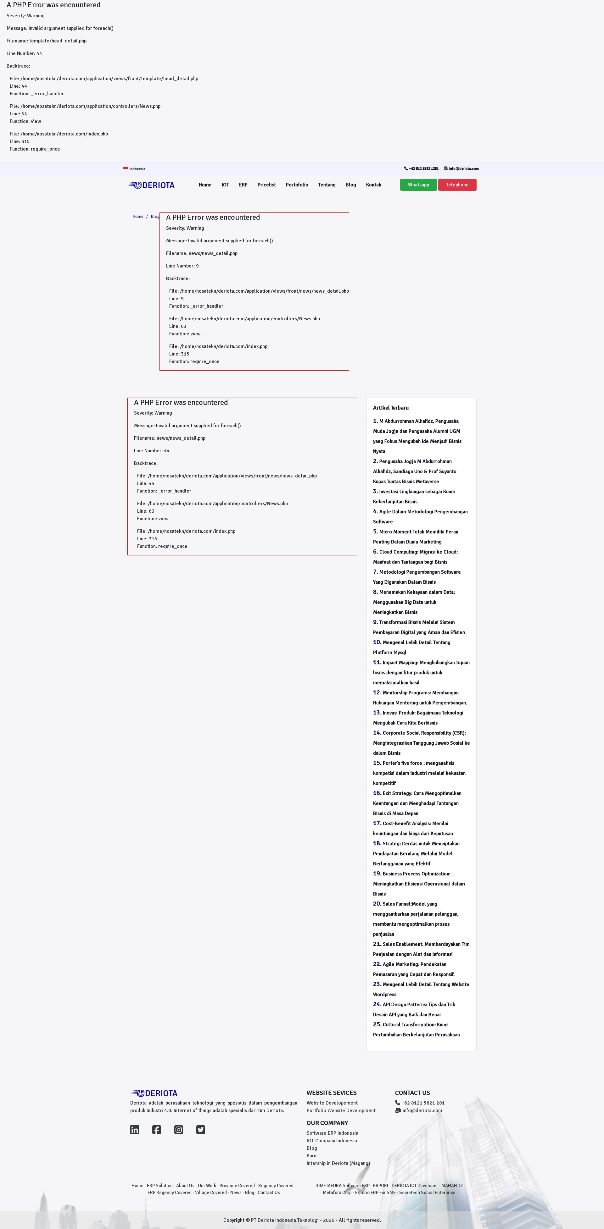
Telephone (457, 185)
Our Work (207, 1185)
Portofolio (297, 185)
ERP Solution (160, 1185)
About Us (185, 1185)
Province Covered (237, 1185)
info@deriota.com (463, 168)
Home (205, 185)
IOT (225, 185)
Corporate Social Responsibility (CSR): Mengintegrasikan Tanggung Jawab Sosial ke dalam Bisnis (421, 743)
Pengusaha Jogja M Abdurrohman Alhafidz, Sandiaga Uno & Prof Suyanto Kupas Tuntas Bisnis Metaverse (414, 471)
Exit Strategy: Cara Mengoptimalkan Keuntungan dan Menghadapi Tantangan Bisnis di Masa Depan (417, 803)
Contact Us (269, 1192)
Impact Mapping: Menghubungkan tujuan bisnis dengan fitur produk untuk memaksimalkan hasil (421, 672)
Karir (312, 1156)
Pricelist (267, 185)
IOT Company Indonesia (332, 1141)
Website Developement (332, 1103)
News (236, 1192)
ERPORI (380, 1185)
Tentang (327, 185)
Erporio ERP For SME (375, 1192)
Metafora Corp (337, 1192)
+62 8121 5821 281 (422, 1103)
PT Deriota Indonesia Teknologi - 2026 (293, 1220)
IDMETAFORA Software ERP (343, 1185)
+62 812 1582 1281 (423, 168)
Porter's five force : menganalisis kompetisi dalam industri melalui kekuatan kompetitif (419, 773)
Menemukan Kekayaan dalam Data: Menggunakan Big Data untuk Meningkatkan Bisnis (414, 602)
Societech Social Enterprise (427, 1192)
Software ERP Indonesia (332, 1133)
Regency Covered (276, 1185)
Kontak (373, 185)
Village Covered (211, 1192)
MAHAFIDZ (452, 1185)
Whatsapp (418, 185)
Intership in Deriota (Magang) (338, 1163)
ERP (243, 185)
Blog (351, 185)
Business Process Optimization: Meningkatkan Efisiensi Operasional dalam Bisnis (419, 884)
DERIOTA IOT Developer (415, 1185)
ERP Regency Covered (170, 1192)
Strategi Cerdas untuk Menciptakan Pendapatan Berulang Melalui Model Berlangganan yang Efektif (416, 853)
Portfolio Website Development (341, 1110)
